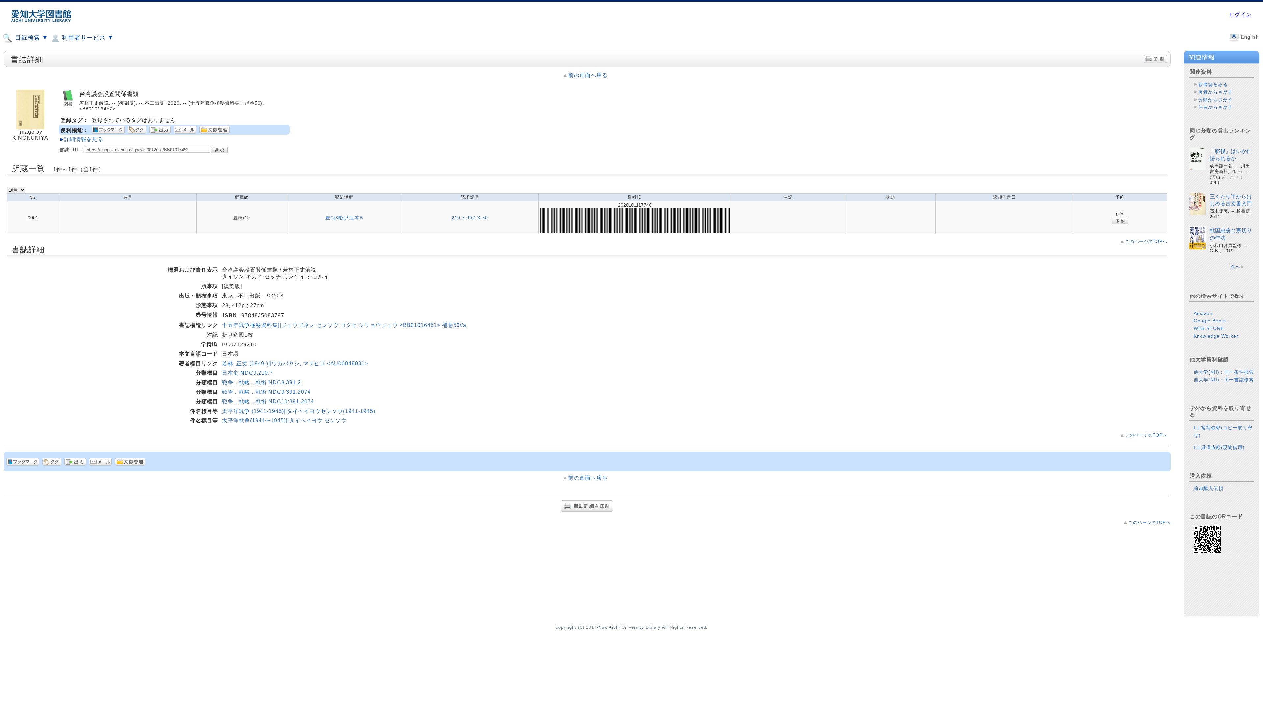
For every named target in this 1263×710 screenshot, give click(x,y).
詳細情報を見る (83, 139)
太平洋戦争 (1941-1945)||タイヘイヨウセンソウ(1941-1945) (298, 411)
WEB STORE (1209, 328)
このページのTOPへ (1146, 241)
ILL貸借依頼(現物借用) (1219, 447)
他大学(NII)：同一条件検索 (1224, 372)
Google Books (1210, 320)
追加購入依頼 (1208, 488)
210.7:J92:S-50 (470, 217)
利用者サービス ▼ (87, 38)
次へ (1235, 266)
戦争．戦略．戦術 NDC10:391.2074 (268, 401)
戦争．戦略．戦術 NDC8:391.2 (261, 382)
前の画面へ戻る (587, 75)
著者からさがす (1215, 92)
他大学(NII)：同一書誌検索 (1224, 379)
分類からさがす (1215, 99)
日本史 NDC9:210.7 (247, 373)
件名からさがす (1215, 107)
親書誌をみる (1213, 84)
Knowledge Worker (1216, 336)
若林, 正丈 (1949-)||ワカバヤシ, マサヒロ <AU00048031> (295, 363)
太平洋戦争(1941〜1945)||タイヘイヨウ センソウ (284, 420)
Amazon (1203, 313)
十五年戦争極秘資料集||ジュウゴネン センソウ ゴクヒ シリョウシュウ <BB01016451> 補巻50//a (344, 325)
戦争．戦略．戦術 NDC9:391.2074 (266, 392)
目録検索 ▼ (30, 38)
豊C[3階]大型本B (344, 217)
